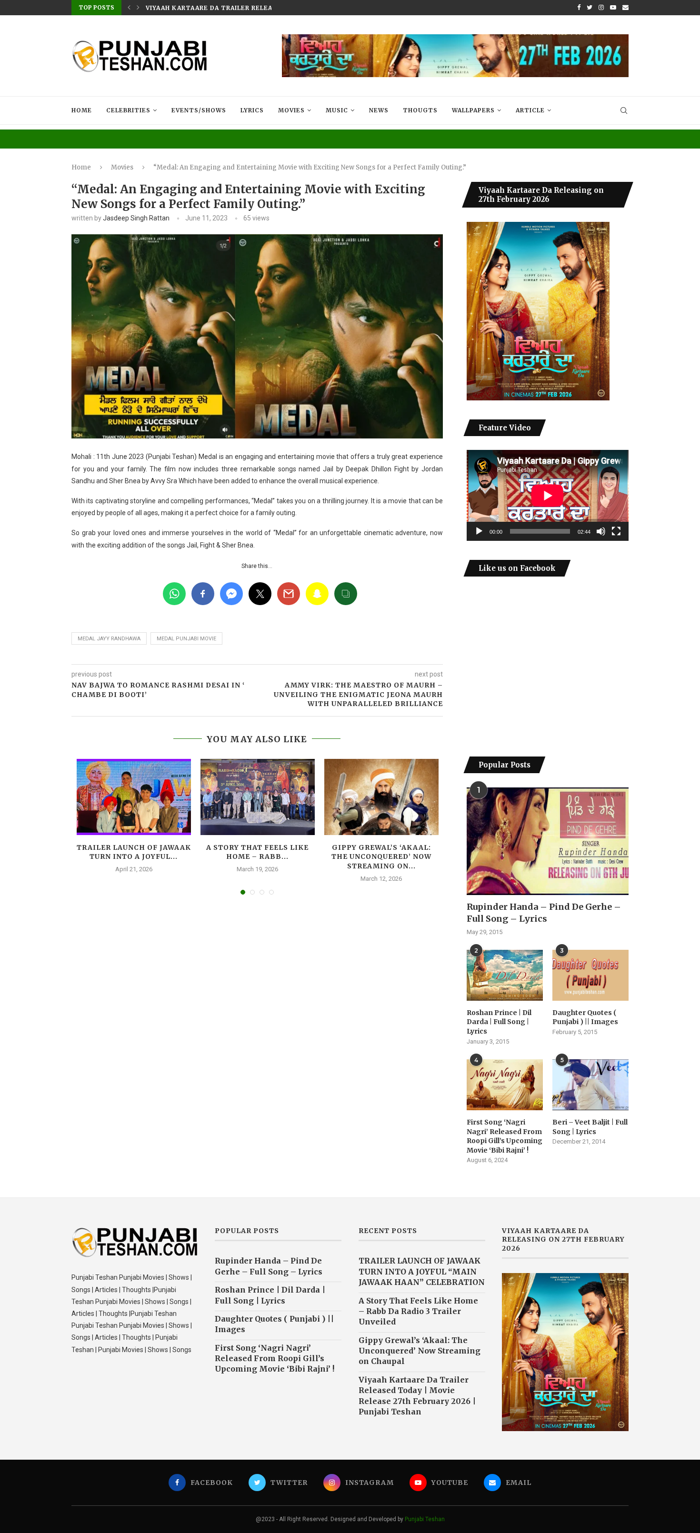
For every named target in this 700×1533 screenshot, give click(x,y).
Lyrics (252, 110)
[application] (548, 495)
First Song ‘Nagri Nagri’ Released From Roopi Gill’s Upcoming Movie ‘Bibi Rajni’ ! (504, 1136)
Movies (291, 110)
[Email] (625, 7)
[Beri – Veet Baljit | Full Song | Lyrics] (590, 1084)
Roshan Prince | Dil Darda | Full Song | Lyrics (499, 1021)
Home (81, 110)
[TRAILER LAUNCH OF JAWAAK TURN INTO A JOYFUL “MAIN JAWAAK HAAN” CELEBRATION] (134, 797)
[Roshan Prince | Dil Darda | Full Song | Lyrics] (505, 975)
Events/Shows (198, 110)
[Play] (479, 531)
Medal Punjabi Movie (186, 639)
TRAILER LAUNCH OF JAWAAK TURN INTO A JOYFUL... (134, 852)
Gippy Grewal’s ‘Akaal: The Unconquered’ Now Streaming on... (381, 856)
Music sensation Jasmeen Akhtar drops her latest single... (259, 7)
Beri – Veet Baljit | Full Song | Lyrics (590, 1127)
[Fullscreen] (616, 531)
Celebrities (128, 110)
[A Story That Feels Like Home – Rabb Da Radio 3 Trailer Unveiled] (257, 797)
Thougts (420, 110)
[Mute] (601, 531)
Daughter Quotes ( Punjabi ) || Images (585, 1017)
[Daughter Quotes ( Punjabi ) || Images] (590, 975)
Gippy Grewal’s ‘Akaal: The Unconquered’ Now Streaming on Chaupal (419, 1350)
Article (530, 110)
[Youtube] (613, 7)
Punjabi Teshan (425, 1519)
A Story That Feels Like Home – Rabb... (257, 852)
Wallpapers (473, 110)
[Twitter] (589, 7)
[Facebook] (578, 7)
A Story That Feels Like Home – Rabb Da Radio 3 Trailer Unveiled (418, 1311)
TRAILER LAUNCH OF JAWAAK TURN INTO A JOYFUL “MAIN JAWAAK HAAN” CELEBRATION (422, 1271)
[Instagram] (601, 7)
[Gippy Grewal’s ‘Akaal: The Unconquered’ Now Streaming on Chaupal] (381, 797)
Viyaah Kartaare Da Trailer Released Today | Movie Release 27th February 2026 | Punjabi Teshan (417, 1395)
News (379, 110)
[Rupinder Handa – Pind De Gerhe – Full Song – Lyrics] (548, 841)
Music (337, 110)
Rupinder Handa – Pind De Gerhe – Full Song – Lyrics (544, 912)
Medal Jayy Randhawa (109, 639)
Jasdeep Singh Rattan (136, 218)
